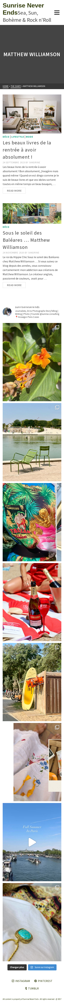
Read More (14, 190)
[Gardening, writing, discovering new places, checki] (32, 362)
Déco (6, 136)
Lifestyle (17, 136)
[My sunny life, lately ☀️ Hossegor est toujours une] (32, 682)
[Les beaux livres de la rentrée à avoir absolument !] (32, 114)
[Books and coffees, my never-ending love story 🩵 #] (32, 922)
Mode (29, 136)
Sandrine (34, 162)
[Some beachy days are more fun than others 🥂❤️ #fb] (32, 602)
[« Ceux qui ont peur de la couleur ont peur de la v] (32, 522)
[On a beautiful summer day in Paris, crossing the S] (32, 842)
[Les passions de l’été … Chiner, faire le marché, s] (32, 762)
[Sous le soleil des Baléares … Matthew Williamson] (32, 213)
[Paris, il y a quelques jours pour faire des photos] (32, 442)
